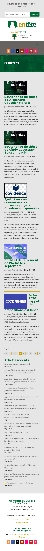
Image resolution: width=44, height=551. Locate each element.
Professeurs (14, 322)
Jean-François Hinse (16, 270)
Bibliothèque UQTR (15, 212)
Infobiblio (23, 215)
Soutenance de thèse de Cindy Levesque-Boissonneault (20, 149)
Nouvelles (32, 215)
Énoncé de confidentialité (22, 520)
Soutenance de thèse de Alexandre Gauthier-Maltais (20, 100)
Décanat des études (16, 107)
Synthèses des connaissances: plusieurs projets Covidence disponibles (21, 203)
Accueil (7, 215)
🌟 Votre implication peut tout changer (18, 483)
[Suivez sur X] (17, 51)
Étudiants (23, 317)
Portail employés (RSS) (13, 217)
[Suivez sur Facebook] (13, 51)
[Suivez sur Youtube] (22, 51)
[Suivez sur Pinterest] (31, 51)
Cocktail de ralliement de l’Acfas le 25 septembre (21, 263)
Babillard (14, 215)
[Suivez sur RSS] (8, 51)
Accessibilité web (22, 522)
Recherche (24, 322)
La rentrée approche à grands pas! (17, 364)
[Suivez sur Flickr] (26, 51)
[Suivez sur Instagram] (35, 51)
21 (36, 353)
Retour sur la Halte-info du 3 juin (16, 432)
